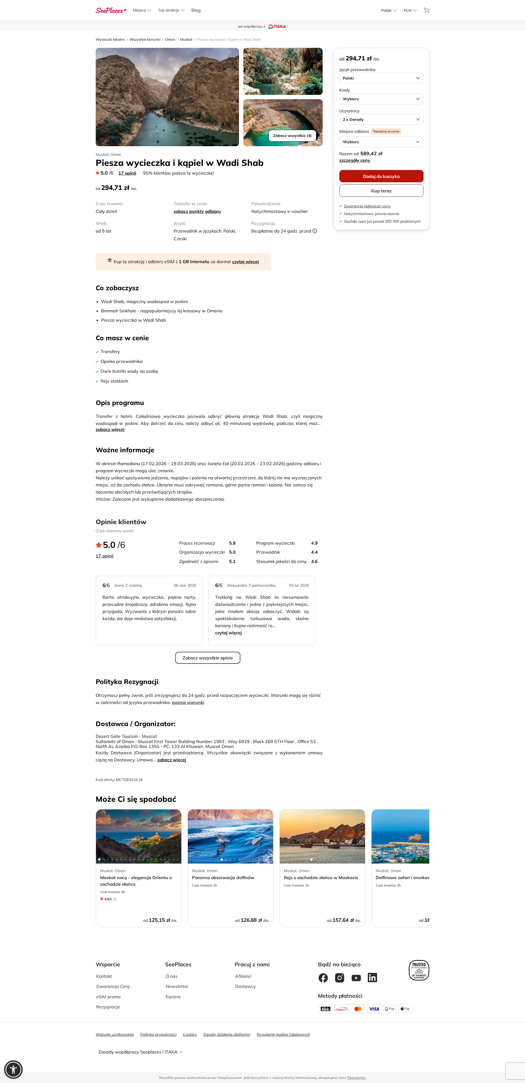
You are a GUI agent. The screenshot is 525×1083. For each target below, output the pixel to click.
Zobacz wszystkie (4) (292, 135)
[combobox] (386, 10)
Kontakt (104, 976)
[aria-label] (111, 9)
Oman (170, 39)
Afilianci (243, 976)
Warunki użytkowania (115, 1034)
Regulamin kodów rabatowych (283, 1034)
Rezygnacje (108, 1006)
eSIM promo (108, 996)
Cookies (190, 1034)
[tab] (262, 1052)
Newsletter (177, 986)
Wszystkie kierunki (145, 39)
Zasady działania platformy (226, 1034)
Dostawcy (245, 986)
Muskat (186, 39)
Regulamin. (356, 1077)
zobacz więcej (110, 429)
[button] (13, 1070)
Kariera (173, 996)
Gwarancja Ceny (113, 986)
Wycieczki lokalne (110, 39)
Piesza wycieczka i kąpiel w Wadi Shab (229, 39)
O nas (171, 976)
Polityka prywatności (158, 1034)
